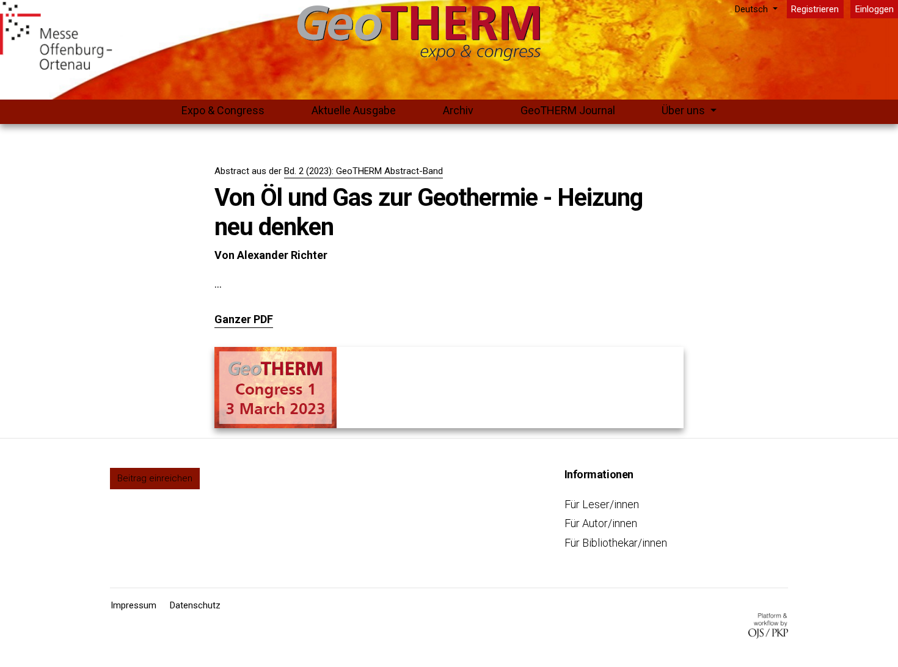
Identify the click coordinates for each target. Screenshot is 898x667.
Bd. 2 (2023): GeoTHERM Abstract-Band (363, 171)
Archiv (458, 110)
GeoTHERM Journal (567, 110)
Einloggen (874, 9)
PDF (263, 319)
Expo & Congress (223, 110)
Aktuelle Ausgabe (354, 110)
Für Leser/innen (601, 504)
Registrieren (815, 9)
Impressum (133, 605)
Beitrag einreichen (154, 478)
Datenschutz (195, 605)
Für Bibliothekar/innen (615, 542)
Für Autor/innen (600, 523)
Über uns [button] (684, 110)
